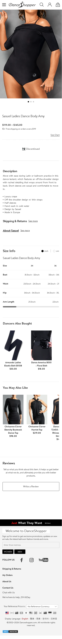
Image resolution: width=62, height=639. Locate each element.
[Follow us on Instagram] (31, 560)
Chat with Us (8, 592)
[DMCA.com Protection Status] (10, 631)
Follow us (8, 559)
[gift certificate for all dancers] (31, 522)
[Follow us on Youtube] (43, 560)
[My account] (49, 4)
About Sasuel (11, 230)
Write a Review (31, 486)
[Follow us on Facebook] (21, 560)
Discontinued (33, 148)
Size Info (9, 250)
